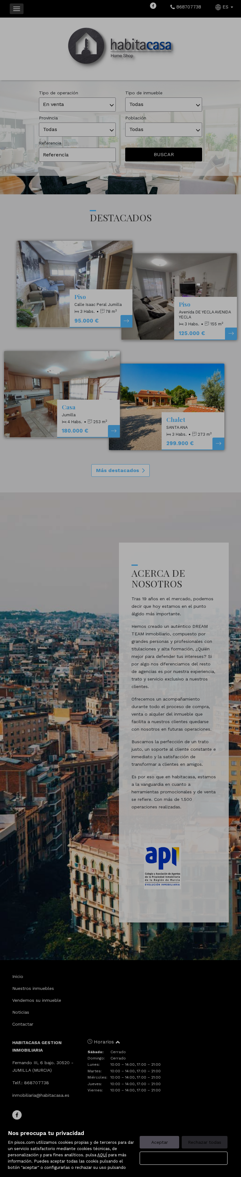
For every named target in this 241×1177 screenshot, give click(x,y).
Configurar (184, 1158)
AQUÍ (102, 1155)
